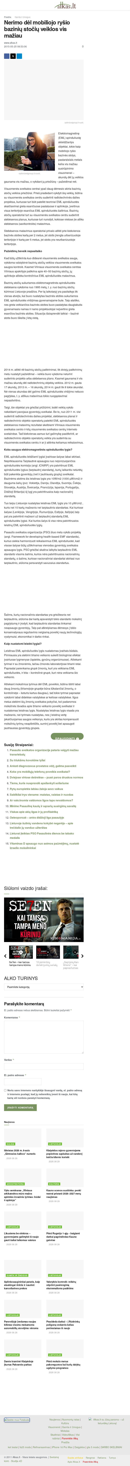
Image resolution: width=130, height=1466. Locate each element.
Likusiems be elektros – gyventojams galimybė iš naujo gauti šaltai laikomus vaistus (21, 1237)
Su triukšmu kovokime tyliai (27, 760)
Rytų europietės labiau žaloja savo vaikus (36, 789)
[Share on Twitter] (13, 56)
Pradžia (7, 17)
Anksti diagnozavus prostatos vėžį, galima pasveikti (43, 766)
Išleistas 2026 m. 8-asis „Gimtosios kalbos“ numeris (20, 1152)
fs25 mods (25, 1447)
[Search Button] (124, 5)
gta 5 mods (93, 1447)
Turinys (112, 1457)
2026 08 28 (11, 1244)
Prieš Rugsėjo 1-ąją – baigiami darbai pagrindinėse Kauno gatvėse (63, 1237)
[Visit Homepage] (65, 5)
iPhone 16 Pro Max (62, 1447)
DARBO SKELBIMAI (111, 1447)
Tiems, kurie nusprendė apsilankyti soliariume (39, 783)
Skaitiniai (55, 1434)
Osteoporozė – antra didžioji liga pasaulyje (37, 817)
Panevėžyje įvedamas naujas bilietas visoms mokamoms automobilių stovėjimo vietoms (21, 1325)
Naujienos (54, 1419)
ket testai (13, 1447)
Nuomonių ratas (70, 1419)
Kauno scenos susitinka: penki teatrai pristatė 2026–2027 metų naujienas (63, 1194)
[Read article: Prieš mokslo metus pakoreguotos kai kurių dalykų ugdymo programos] (65, 1349)
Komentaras (12, 1017)
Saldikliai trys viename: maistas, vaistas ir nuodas (41, 794)
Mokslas (65, 1430)
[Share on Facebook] (6, 56)
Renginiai (90, 1457)
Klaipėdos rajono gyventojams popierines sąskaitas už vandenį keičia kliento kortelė (64, 1154)
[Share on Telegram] (19, 56)
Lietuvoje (55, 1144)
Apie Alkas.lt (74, 1461)
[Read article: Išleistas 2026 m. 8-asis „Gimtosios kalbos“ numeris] (22, 1138)
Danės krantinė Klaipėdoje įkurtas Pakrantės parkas (18, 1363)
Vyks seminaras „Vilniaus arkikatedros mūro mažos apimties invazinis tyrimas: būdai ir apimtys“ (22, 1195)
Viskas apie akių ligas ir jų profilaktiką (34, 812)
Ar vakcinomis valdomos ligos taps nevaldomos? (41, 800)
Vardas (9, 1059)
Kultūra (54, 1184)
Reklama (102, 1457)
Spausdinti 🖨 (67, 738)
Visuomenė (54, 1427)
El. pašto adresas (15, 1075)
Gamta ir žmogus (22, 17)
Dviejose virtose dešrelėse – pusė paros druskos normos (46, 777)
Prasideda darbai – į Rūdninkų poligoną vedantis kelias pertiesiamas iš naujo (63, 1325)
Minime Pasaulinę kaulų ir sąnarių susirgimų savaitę (43, 806)
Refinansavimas (41, 1447)
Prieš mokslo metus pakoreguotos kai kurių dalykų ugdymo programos (63, 1365)
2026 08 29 (11, 1158)
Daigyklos (79, 1447)
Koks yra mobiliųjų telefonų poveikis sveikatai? (40, 772)
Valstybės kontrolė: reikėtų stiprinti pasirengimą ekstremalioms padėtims (61, 1285)
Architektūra (15, 1184)
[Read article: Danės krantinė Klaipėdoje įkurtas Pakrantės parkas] (22, 1349)
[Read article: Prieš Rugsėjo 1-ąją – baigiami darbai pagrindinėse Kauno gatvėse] (65, 1221)
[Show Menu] (5, 5)
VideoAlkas (68, 1434)
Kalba (10, 1144)
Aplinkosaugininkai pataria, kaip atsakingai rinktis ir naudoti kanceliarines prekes (22, 1285)
